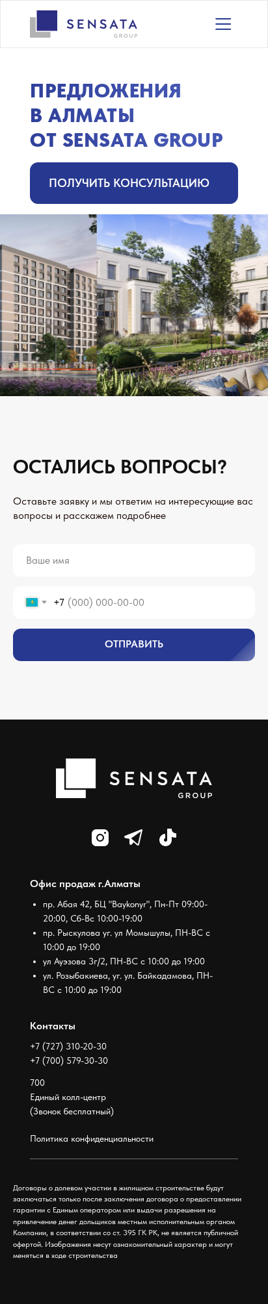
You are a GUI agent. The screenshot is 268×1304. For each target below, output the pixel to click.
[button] (134, 183)
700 (37, 1082)
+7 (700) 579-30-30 (69, 1060)
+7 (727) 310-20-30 (68, 1046)
